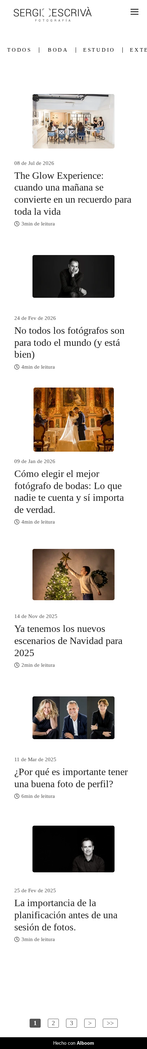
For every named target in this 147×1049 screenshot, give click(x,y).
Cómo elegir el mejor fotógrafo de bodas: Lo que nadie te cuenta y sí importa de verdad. (69, 491)
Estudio (99, 50)
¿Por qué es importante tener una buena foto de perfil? (71, 777)
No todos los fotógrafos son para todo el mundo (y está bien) (69, 342)
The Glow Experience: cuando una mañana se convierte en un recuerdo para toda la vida (72, 193)
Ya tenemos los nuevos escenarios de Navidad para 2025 (68, 640)
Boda (58, 50)
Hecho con (73, 1043)
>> (110, 1023)
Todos (19, 50)
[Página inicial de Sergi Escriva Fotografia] (52, 14)
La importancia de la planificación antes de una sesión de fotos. (65, 914)
